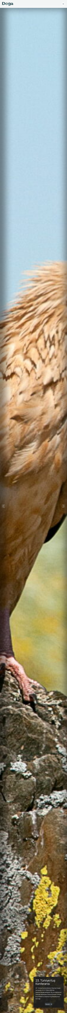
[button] (18, 1004)
